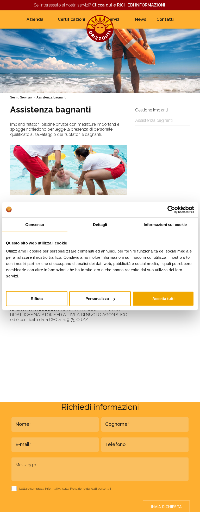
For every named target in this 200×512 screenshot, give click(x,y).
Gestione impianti (151, 110)
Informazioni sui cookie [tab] (165, 224)
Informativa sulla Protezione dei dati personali (78, 488)
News (140, 19)
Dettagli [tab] (100, 224)
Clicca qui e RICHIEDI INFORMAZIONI (129, 5)
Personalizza (97, 298)
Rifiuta (37, 298)
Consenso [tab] (34, 224)
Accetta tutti (163, 298)
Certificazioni (71, 19)
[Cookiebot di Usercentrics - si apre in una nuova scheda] (171, 209)
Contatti (165, 19)
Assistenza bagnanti (154, 120)
